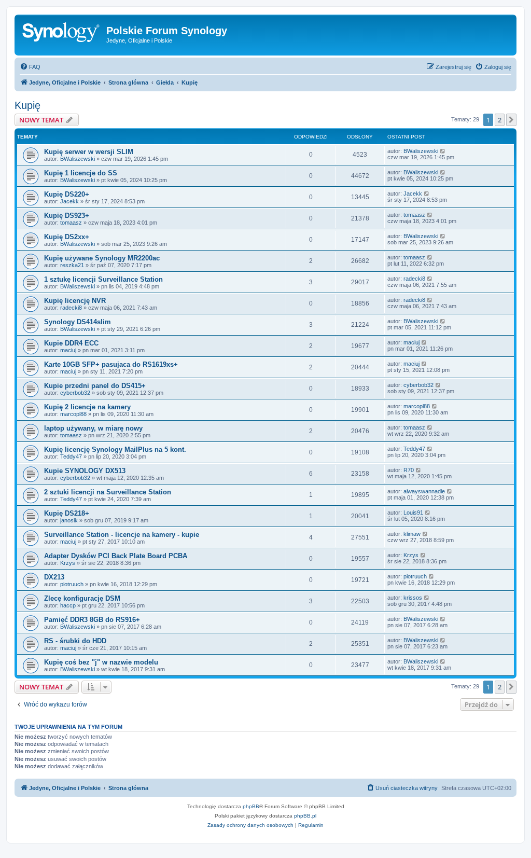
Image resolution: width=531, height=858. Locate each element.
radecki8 (414, 278)
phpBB (251, 806)
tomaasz (71, 222)
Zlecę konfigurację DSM (82, 598)
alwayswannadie (424, 491)
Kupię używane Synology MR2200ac (102, 258)
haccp (68, 605)
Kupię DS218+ (66, 513)
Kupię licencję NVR (75, 301)
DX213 (54, 577)
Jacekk (69, 201)
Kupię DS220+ (66, 194)
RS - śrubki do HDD (75, 641)
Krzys (67, 563)
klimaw (412, 534)
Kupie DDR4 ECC (71, 343)
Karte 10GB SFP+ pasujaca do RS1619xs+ (111, 364)
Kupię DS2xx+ (66, 237)
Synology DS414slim (77, 322)
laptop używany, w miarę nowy (93, 428)
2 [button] (499, 119)
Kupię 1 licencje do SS (80, 173)
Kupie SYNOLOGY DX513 (84, 471)
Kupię (27, 105)
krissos (412, 597)
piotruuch (71, 584)
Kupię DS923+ (66, 215)
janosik (69, 520)
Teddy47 (71, 456)
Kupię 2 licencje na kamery (87, 407)
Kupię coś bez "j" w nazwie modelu (101, 662)
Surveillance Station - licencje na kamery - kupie (121, 534)
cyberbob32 (75, 393)
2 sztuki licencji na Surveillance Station (107, 492)
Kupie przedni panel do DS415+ (95, 386)
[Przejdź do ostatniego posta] (443, 151)
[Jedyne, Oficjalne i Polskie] (61, 33)
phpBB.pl (305, 816)
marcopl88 (73, 414)
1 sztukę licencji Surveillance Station (103, 279)
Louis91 (413, 512)
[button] (511, 120)
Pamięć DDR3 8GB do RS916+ (92, 620)
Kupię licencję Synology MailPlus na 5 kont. (115, 449)
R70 (408, 470)
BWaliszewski (77, 159)
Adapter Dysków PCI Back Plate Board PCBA (115, 556)
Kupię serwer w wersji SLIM (88, 152)
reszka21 (72, 265)
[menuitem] (30, 67)
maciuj (68, 350)
